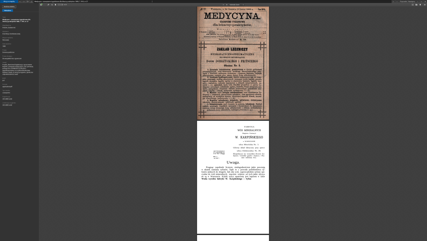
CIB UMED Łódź (7, 99)
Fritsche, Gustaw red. (9, 27)
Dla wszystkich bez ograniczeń (11, 58)
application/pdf (7, 86)
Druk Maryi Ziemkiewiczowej (11, 34)
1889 (4, 46)
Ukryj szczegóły (9, 1)
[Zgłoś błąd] (31, 1)
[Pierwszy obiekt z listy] (393, 1)
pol (3, 80)
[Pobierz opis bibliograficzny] (28, 1)
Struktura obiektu (9, 6)
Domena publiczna (8, 52)
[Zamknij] (425, 1)
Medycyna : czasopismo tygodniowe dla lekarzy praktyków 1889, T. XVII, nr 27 (16, 20)
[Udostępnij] (20, 1)
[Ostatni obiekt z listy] (421, 1)
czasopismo (6, 93)
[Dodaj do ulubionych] (24, 1)
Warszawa (5, 40)
